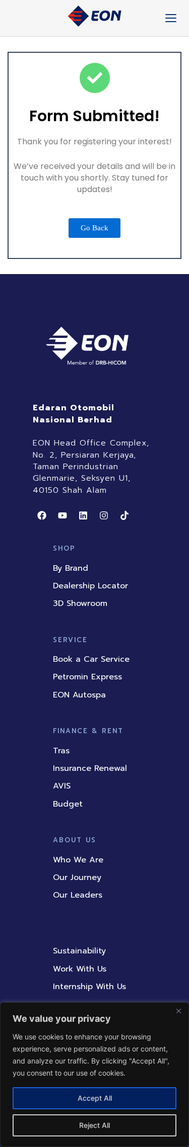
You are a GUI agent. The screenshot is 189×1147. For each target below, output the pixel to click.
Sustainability (79, 951)
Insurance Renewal (90, 768)
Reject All (94, 1125)
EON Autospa (79, 695)
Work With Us (79, 969)
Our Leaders (77, 895)
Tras (61, 751)
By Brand (70, 568)
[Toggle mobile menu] (171, 18)
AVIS (62, 786)
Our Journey (77, 877)
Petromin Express (87, 677)
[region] (94, 1074)
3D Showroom (80, 603)
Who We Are (78, 860)
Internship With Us (89, 987)
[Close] (178, 1011)
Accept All (95, 1098)
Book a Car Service (91, 659)
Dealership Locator (90, 586)
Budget (68, 804)
